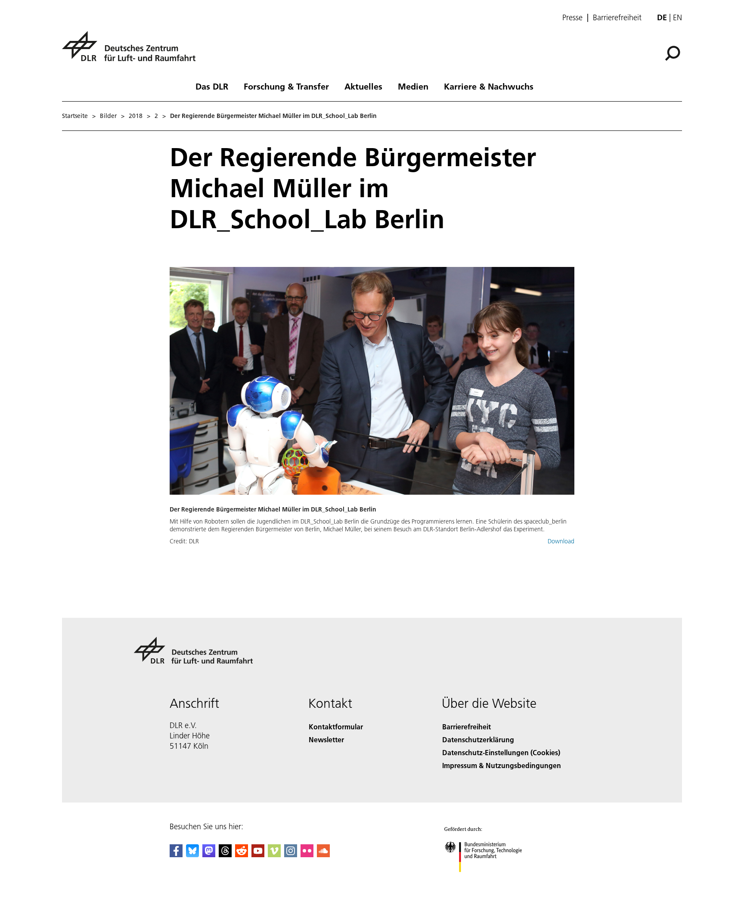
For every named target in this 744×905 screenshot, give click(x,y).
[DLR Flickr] (307, 854)
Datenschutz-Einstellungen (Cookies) (501, 752)
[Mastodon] (208, 854)
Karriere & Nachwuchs (488, 86)
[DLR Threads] (225, 854)
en (677, 17)
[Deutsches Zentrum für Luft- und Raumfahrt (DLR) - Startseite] (132, 51)
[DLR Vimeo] (274, 854)
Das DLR (211, 86)
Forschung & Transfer (286, 86)
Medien (413, 86)
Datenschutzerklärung (478, 739)
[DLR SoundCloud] (323, 854)
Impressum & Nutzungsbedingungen (501, 765)
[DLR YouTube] (257, 854)
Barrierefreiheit (617, 17)
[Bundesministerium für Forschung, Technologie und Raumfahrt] (492, 881)
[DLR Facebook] (176, 854)
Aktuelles (363, 86)
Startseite (75, 116)
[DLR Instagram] (290, 854)
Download (561, 541)
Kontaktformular (336, 726)
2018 (136, 116)
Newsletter (326, 739)
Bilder (108, 116)
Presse (572, 17)
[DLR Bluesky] (192, 854)
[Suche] (673, 52)
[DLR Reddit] (241, 854)
